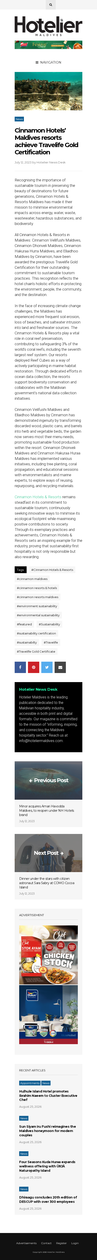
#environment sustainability (37, 606)
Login (75, 1243)
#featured (24, 624)
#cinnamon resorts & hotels (37, 588)
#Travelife (51, 642)
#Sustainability (49, 624)
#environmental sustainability (38, 615)
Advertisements (26, 1243)
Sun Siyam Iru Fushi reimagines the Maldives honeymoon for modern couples (47, 1130)
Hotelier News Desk (51, 162)
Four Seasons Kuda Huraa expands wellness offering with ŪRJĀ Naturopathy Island (47, 1166)
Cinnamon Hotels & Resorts (38, 497)
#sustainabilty (27, 642)
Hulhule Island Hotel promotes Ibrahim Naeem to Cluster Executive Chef (48, 1095)
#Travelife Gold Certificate (36, 651)
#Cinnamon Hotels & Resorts (52, 570)
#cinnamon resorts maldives (37, 597)
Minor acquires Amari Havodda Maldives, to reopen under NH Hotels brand (46, 810)
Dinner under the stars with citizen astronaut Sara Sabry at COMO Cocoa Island (46, 883)
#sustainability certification (36, 633)
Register (61, 1243)
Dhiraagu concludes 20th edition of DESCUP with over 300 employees (48, 1199)
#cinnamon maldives (32, 579)
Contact (46, 1243)
